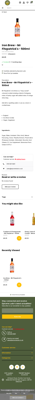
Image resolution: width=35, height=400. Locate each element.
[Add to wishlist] (2, 65)
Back (5, 12)
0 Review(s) (11, 54)
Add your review (10, 187)
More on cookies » (18, 397)
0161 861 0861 (11, 164)
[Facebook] (11, 367)
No (24, 393)
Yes (16, 393)
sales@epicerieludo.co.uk (15, 168)
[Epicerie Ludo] (7, 3)
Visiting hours (20, 159)
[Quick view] (19, 238)
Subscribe (17, 316)
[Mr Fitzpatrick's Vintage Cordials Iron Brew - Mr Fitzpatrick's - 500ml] (12, 265)
